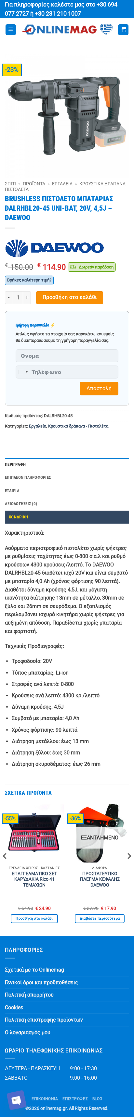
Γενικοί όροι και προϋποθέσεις (41, 982)
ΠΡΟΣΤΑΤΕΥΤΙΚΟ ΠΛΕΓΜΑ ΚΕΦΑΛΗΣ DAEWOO (100, 879)
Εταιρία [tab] (12, 490)
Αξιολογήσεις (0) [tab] (21, 503)
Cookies (14, 1007)
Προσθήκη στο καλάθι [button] (34, 918)
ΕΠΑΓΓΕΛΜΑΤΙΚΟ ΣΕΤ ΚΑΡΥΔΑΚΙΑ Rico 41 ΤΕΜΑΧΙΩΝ (34, 879)
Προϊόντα (34, 183)
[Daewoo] (54, 248)
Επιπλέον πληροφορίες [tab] (28, 477)
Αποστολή (99, 388)
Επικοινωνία (45, 1099)
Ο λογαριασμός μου (27, 1032)
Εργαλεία (62, 183)
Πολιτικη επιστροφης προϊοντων (44, 1020)
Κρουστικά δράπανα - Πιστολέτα (78, 426)
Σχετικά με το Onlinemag (34, 970)
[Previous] (5, 869)
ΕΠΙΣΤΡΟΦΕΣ (75, 1099)
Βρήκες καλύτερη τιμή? (29, 280)
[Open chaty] (16, 1100)
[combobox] (23, 372)
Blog (97, 1099)
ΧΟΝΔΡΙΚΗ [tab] (18, 517)
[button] (11, 29)
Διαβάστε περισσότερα (100, 918)
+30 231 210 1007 (58, 13)
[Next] (129, 869)
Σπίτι (10, 183)
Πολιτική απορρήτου (29, 995)
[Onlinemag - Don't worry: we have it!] (67, 29)
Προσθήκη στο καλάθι (70, 297)
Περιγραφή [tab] (15, 464)
